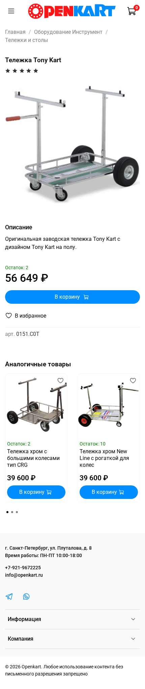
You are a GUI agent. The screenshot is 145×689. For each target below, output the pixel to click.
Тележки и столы (26, 40)
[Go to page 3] (17, 512)
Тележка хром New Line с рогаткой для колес (104, 458)
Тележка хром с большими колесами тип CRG (33, 458)
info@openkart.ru (24, 575)
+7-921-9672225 (23, 568)
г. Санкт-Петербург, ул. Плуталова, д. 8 (48, 548)
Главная (15, 32)
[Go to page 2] (12, 512)
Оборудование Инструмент (68, 32)
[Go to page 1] (7, 512)
